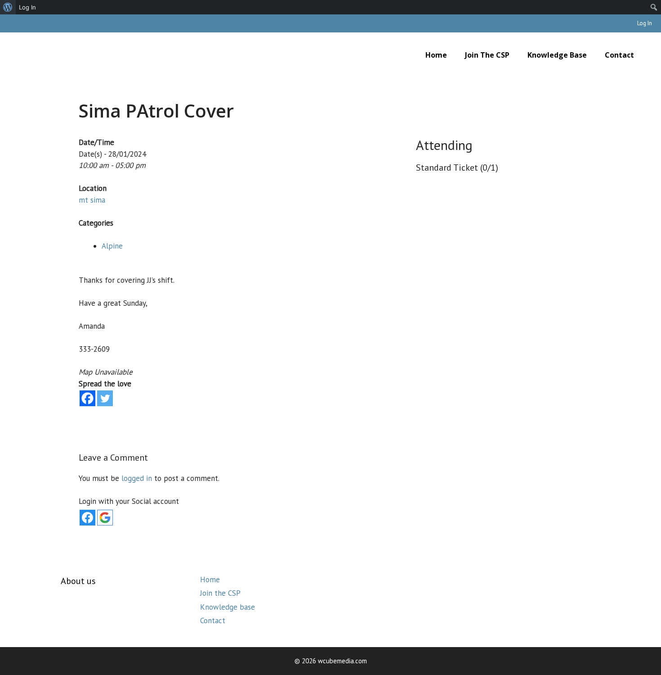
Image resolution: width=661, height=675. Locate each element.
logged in (136, 478)
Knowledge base (557, 55)
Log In (644, 23)
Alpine (112, 246)
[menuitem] (8, 7)
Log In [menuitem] (27, 7)
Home (436, 55)
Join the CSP (487, 55)
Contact (619, 55)
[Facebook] (87, 398)
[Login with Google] (105, 518)
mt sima (92, 200)
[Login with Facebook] (87, 518)
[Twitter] (105, 398)
